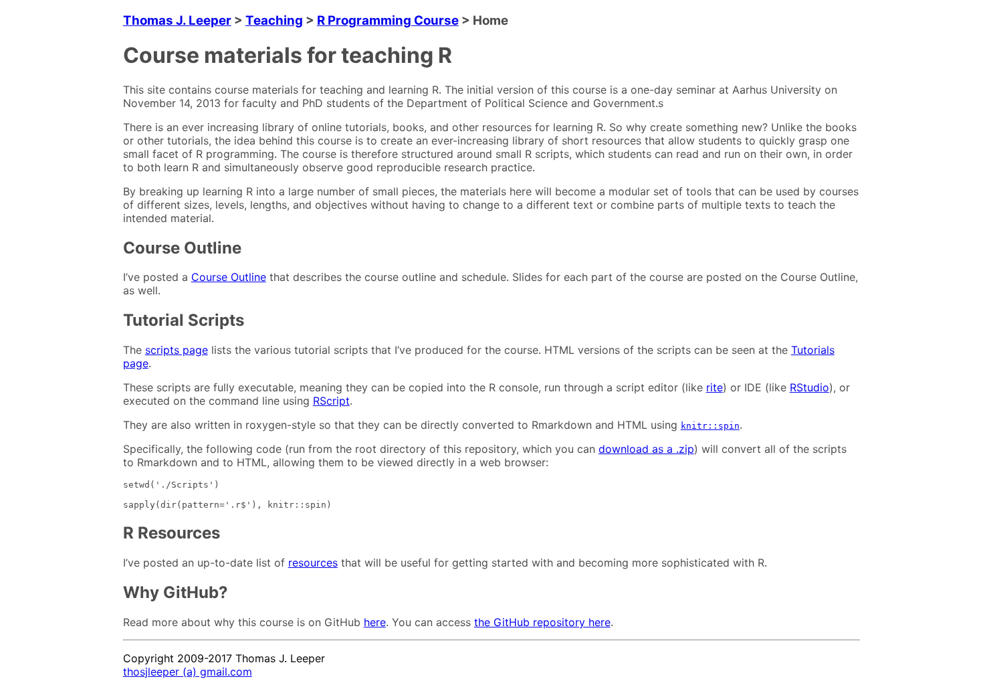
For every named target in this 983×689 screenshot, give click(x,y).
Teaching (274, 20)
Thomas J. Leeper (177, 20)
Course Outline (228, 277)
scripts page (176, 350)
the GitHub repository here (542, 622)
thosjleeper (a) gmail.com (187, 671)
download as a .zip (646, 449)
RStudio (809, 387)
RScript (331, 400)
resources (313, 562)
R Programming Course (388, 20)
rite (714, 387)
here (375, 622)
